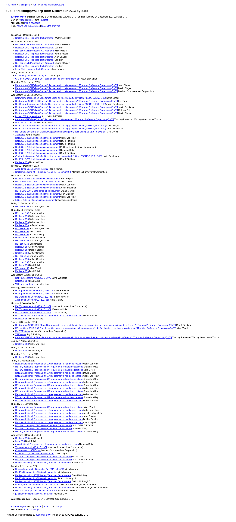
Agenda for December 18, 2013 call (32, 169)
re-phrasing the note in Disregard (31, 75)
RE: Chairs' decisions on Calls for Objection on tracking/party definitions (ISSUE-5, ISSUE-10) (60, 132)
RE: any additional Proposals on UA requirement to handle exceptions (49, 367)
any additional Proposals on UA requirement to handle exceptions (47, 444)
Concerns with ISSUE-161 (28, 450)
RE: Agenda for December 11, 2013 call (34, 297)
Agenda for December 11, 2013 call (32, 300)
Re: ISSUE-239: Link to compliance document (37, 138)
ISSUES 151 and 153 (25, 122)
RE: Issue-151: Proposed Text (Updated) (34, 44)
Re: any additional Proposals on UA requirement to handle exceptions (49, 315)
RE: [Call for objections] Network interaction (36, 490)
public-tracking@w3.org (52, 5)
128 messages (18, 17)
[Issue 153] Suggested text (28, 116)
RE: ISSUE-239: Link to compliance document (37, 181)
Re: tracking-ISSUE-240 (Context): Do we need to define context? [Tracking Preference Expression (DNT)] (66, 85)
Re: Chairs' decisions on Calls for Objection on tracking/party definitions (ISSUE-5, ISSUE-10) (60, 98)
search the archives (50, 26)
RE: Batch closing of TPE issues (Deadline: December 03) (43, 425)
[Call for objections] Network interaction (34, 494)
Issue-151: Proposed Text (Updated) (32, 69)
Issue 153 (20, 441)
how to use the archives (28, 26)
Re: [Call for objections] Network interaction (36, 472)
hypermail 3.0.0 (43, 515)
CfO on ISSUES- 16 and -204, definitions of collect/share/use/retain (47, 79)
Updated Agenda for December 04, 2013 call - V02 (39, 469)
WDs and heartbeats (25, 284)
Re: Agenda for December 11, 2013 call (34, 290)
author (30, 20)
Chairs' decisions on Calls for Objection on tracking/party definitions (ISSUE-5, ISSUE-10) (58, 156)
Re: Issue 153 (22, 162)
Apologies (20, 135)
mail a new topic (32, 23)
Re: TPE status (22, 331)
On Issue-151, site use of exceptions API (34, 453)
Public (36, 5)
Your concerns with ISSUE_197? (31, 447)
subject (44, 20)
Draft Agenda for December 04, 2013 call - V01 (37, 484)
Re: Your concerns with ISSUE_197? (33, 278)
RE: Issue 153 (22, 206)
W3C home (10, 5)
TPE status (20, 334)
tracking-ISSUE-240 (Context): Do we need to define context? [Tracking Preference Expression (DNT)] (64, 119)
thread (23, 20)
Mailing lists (24, 5)
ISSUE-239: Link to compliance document (35, 200)
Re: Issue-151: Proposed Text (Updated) (34, 38)
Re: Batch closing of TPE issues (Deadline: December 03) (43, 172)
